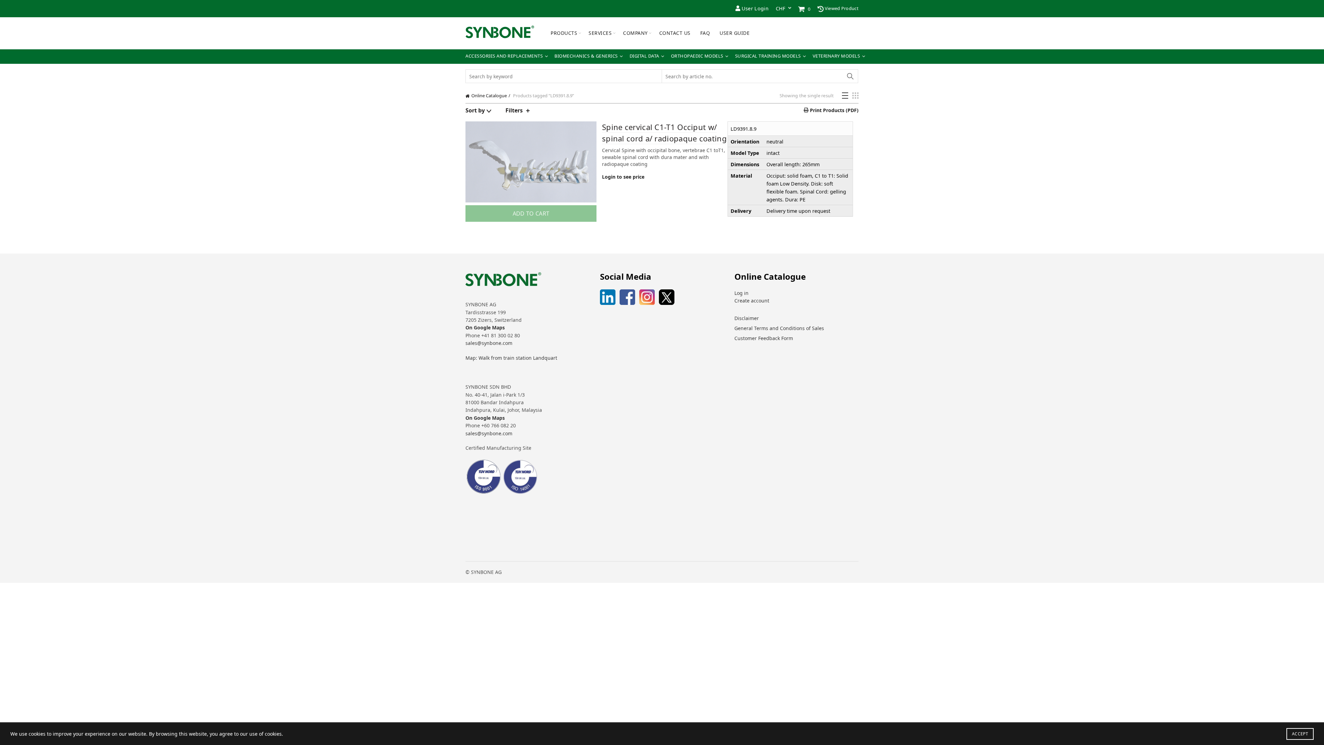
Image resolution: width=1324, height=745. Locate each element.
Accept (1300, 734)
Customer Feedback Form (763, 338)
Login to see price (623, 176)
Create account (751, 300)
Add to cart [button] (531, 213)
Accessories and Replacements (504, 56)
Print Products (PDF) (834, 110)
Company (635, 33)
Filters (514, 110)
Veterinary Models (836, 56)
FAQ (705, 33)
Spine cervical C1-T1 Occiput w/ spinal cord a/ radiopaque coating (664, 132)
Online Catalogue (489, 95)
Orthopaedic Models (697, 56)
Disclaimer (746, 318)
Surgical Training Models (768, 56)
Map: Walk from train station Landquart (511, 358)
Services (600, 33)
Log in (741, 293)
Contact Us (675, 33)
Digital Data (644, 56)
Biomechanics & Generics (586, 56)
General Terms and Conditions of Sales (779, 328)
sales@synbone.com (488, 343)
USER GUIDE (735, 33)
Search (850, 76)
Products (564, 33)
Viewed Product (841, 8)
